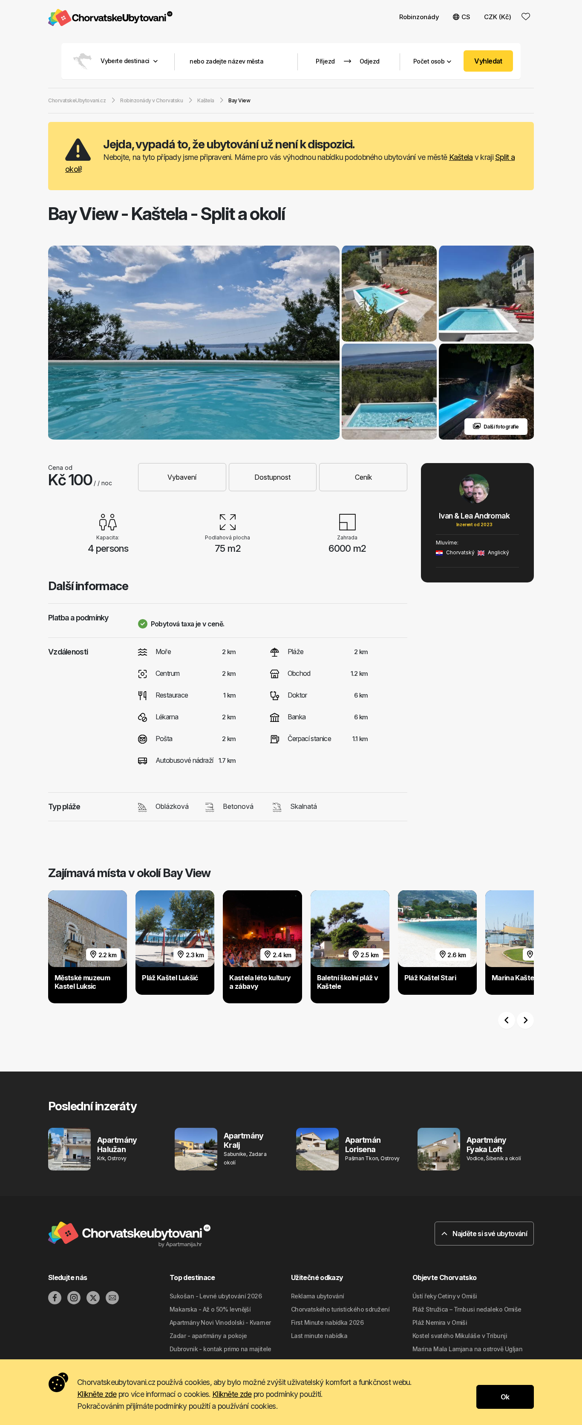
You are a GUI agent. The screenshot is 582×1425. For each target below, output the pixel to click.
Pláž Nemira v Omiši (439, 1322)
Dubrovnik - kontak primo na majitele (220, 1349)
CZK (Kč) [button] (497, 17)
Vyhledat (488, 61)
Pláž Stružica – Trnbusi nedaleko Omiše (466, 1309)
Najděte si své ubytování (489, 1233)
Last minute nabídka (319, 1335)
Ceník (363, 477)
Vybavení (181, 477)
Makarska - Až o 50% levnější (210, 1309)
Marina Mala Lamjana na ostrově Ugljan (467, 1349)
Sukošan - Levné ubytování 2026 (216, 1296)
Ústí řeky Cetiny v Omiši (444, 1296)
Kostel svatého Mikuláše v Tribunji (459, 1335)
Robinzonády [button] (419, 17)
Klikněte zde (96, 1394)
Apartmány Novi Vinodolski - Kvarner (220, 1322)
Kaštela (461, 157)
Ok (505, 1397)
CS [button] (465, 17)
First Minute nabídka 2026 (327, 1322)
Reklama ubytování (317, 1296)
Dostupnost (272, 477)
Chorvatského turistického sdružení (340, 1309)
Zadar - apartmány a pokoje (208, 1335)
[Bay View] (194, 344)
